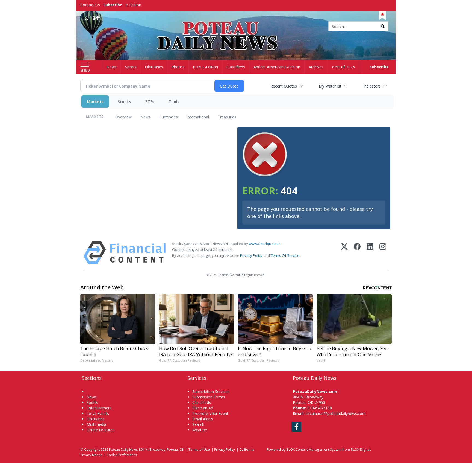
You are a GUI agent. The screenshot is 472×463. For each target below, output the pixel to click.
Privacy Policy (251, 255)
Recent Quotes (283, 86)
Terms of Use (199, 449)
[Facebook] (357, 253)
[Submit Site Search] (382, 26)
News (145, 117)
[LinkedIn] (370, 253)
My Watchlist (330, 86)
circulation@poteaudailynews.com (336, 413)
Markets (95, 101)
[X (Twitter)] (344, 253)
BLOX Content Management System (313, 449)
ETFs (149, 101)
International (198, 117)
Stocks (124, 101)
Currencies (168, 117)
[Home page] (236, 26)
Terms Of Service (285, 255)
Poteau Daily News (123, 449)
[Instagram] (382, 253)
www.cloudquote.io (265, 243)
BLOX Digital (360, 449)
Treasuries (227, 117)
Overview (123, 117)
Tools (174, 101)
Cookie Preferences (122, 455)
